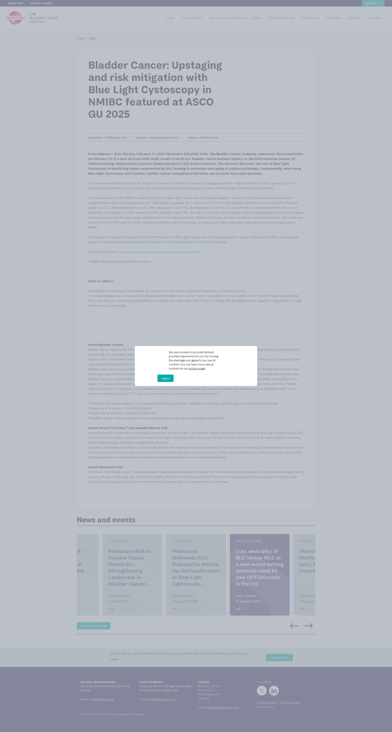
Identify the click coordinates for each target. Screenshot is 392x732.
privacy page (197, 368)
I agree (165, 378)
